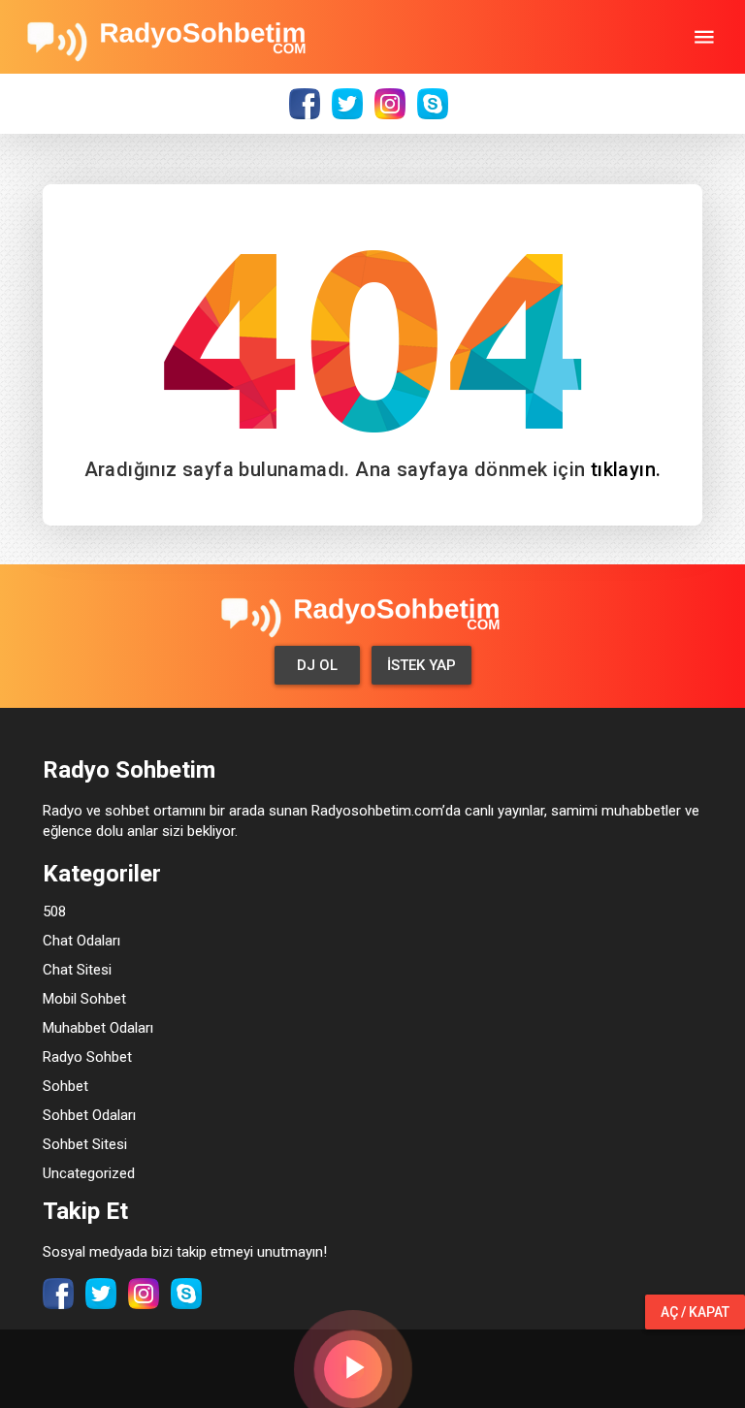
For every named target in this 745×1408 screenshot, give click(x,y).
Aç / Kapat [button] (695, 1312)
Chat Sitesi (77, 969)
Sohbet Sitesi (85, 1144)
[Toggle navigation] (704, 36)
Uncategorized (89, 1173)
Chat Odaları (81, 940)
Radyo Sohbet (87, 1057)
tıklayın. (626, 469)
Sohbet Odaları (89, 1115)
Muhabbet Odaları (98, 1028)
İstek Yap (421, 665)
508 (54, 911)
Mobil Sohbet (84, 999)
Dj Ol (317, 665)
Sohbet (65, 1086)
